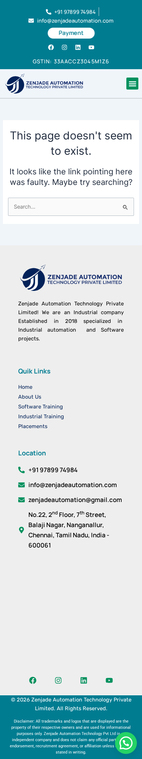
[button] (132, 84)
